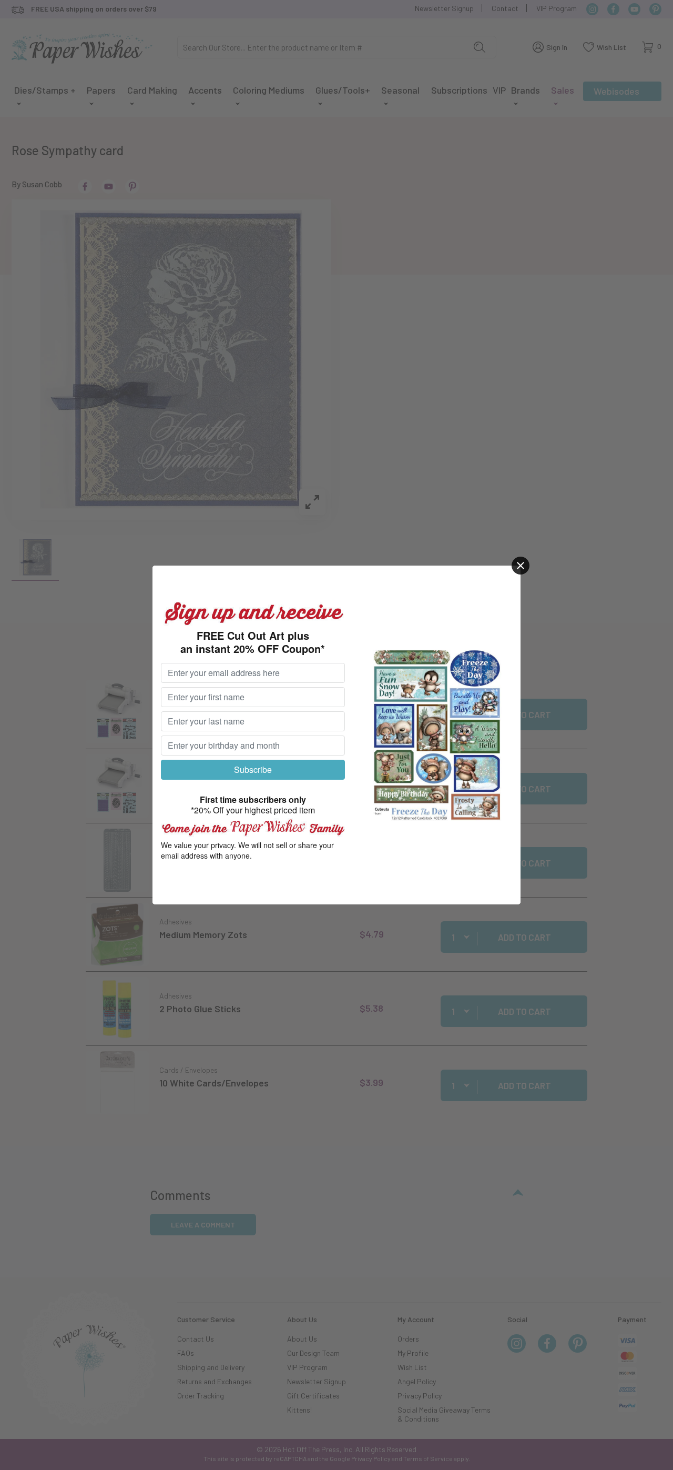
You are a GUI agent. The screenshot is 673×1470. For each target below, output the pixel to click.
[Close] (520, 566)
